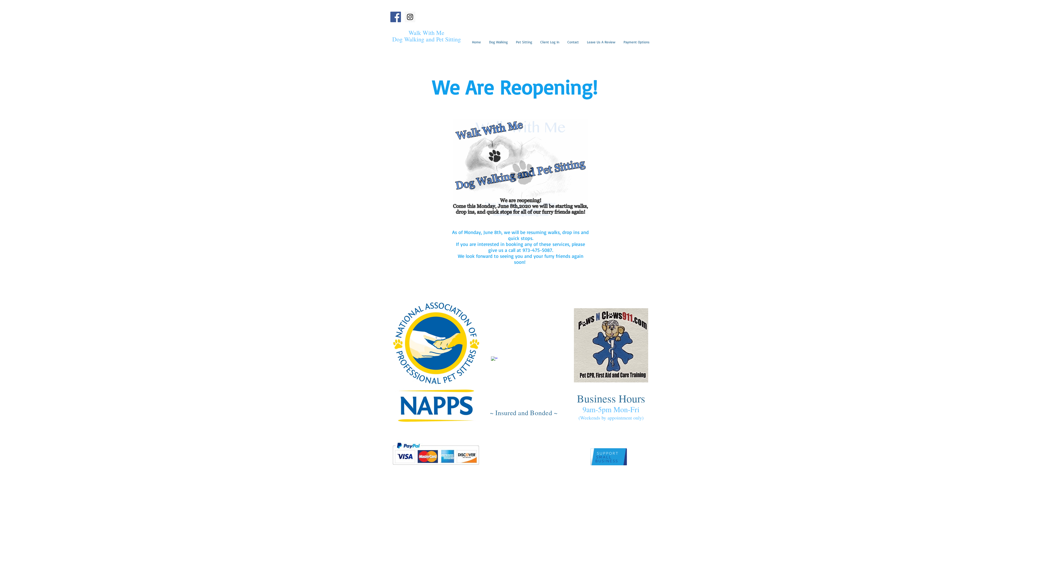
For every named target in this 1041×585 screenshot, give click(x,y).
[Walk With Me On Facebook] (395, 17)
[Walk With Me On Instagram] (410, 17)
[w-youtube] (484, 355)
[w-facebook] (494, 359)
